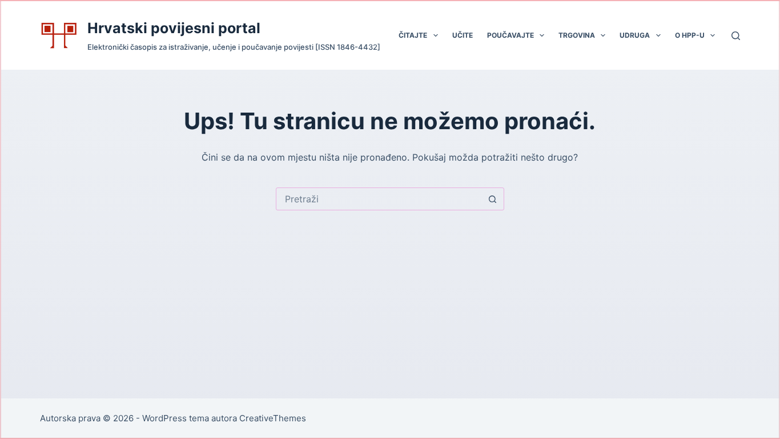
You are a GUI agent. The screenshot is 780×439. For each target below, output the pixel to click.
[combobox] (379, 198)
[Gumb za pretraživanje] (493, 199)
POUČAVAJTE (510, 35)
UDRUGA (635, 35)
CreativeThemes (272, 418)
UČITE (462, 35)
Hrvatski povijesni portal (173, 28)
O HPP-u (690, 35)
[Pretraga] (735, 35)
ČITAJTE (413, 35)
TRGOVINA (576, 35)
